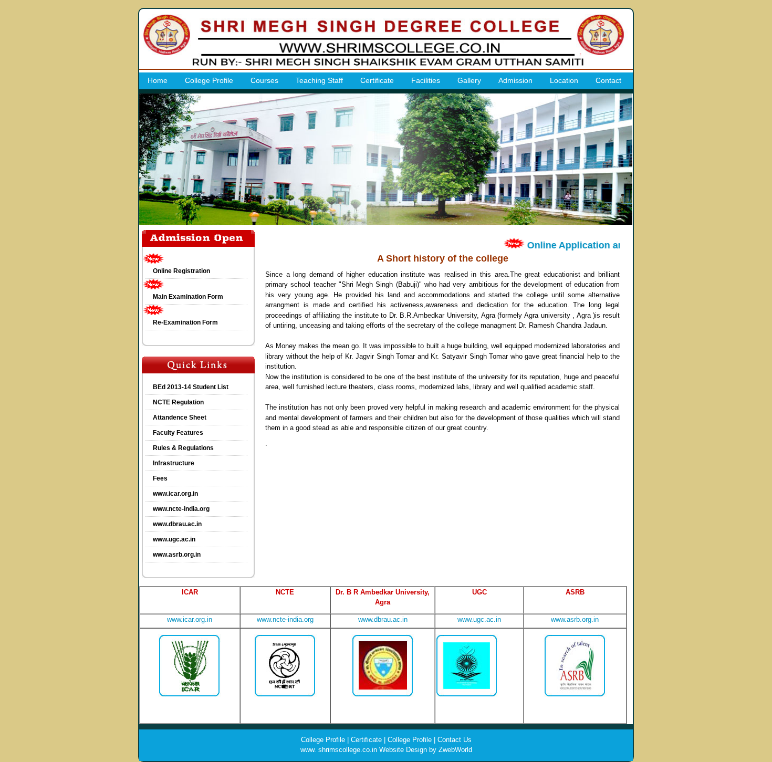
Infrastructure (173, 463)
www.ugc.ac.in (174, 539)
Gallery (469, 80)
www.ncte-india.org (181, 509)
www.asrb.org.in (177, 554)
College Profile (209, 80)
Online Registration (181, 271)
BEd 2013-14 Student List (190, 387)
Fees (160, 478)
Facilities (425, 80)
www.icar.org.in (175, 493)
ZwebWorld (455, 750)
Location (564, 80)
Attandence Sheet (179, 417)
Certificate (377, 80)
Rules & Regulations (183, 448)
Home (158, 80)
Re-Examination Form (185, 322)
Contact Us (454, 740)
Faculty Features (178, 432)
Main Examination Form (188, 296)
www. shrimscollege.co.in (338, 750)
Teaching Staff (319, 80)
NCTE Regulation (178, 402)
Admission (515, 80)
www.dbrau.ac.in (177, 524)
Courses (264, 80)
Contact (608, 80)
